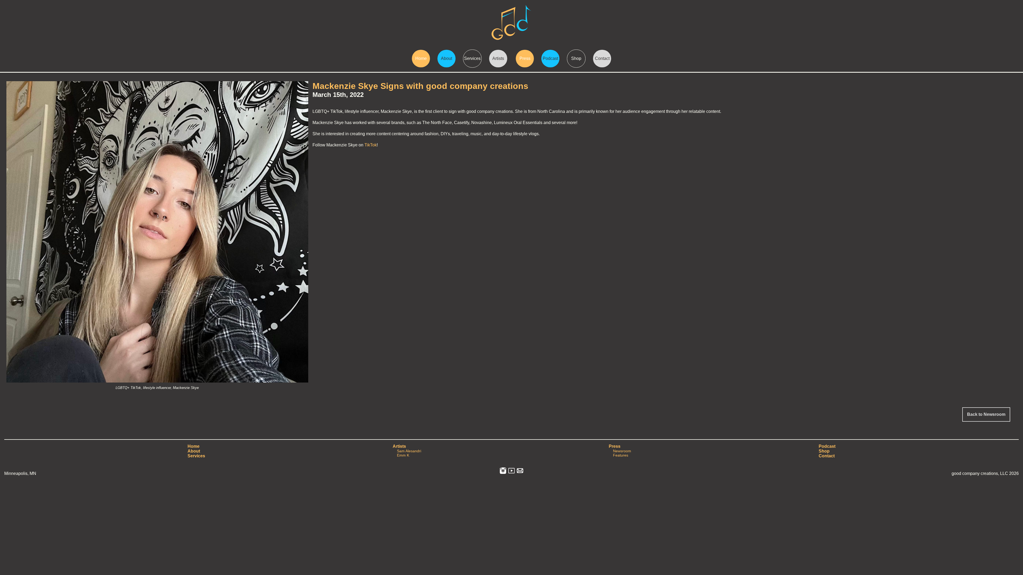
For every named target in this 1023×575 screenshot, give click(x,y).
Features (620, 455)
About (446, 58)
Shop (576, 58)
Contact (602, 58)
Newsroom (622, 451)
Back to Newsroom (986, 414)
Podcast (550, 58)
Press (524, 58)
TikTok (370, 145)
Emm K (403, 455)
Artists (498, 58)
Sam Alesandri (409, 451)
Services (472, 58)
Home (421, 58)
